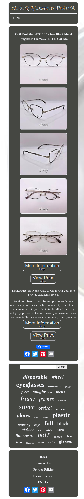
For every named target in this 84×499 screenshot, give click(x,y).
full (49, 423)
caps (37, 425)
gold (40, 430)
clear (69, 436)
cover (45, 417)
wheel (58, 376)
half (44, 435)
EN (40, 482)
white (49, 429)
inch (36, 417)
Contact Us (43, 463)
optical (45, 407)
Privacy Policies (43, 469)
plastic (61, 414)
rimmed (62, 400)
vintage (28, 429)
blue (68, 386)
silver (27, 406)
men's (60, 392)
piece (25, 392)
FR (47, 482)
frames (46, 399)
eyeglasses (30, 384)
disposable (35, 377)
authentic (62, 409)
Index (43, 456)
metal (51, 442)
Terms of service (43, 476)
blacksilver (30, 443)
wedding (24, 425)
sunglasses (42, 391)
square (58, 437)
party (61, 429)
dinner (18, 442)
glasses (65, 441)
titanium (54, 386)
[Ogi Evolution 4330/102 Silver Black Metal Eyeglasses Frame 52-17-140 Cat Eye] (43, 64)
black (63, 423)
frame (28, 398)
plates (23, 415)
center (41, 442)
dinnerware (24, 435)
